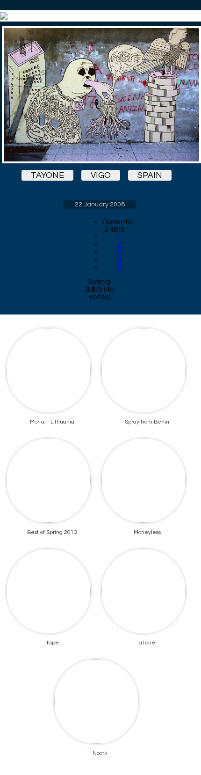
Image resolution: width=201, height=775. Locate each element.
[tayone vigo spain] (99, 94)
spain (149, 175)
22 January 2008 (100, 204)
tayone (47, 175)
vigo (101, 175)
